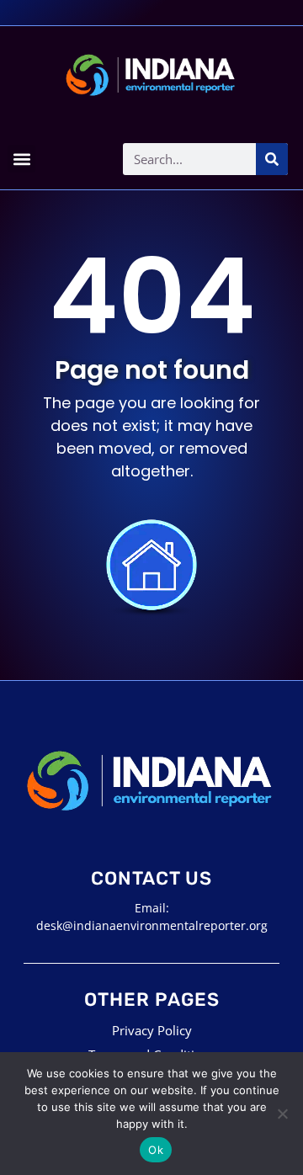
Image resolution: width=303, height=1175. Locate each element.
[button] (21, 159)
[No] (282, 1113)
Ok (155, 1149)
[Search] (272, 159)
